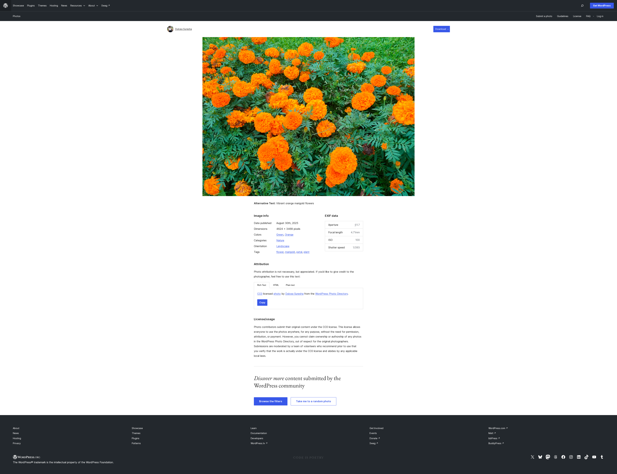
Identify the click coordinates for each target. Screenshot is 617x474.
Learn (254, 428)
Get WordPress (602, 5)
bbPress (494, 438)
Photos (16, 16)
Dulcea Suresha (183, 29)
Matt (492, 433)
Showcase (137, 428)
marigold (290, 252)
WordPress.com (498, 428)
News (16, 433)
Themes (136, 433)
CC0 (259, 293)
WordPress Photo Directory (331, 293)
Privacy (17, 443)
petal (299, 252)
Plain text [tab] (290, 285)
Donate (375, 438)
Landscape (282, 246)
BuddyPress (496, 443)
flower (280, 252)
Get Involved (376, 428)
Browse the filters (270, 401)
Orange (289, 234)
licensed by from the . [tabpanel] (303, 293)
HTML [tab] (276, 285)
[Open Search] (582, 5)
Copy (262, 302)
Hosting (17, 438)
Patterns (136, 443)
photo (277, 293)
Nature (280, 240)
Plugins (135, 438)
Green (279, 234)
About (16, 428)
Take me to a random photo (313, 401)
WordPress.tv (259, 443)
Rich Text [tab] (261, 285)
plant (306, 252)
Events (373, 433)
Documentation (259, 433)
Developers (257, 438)
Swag (374, 443)
